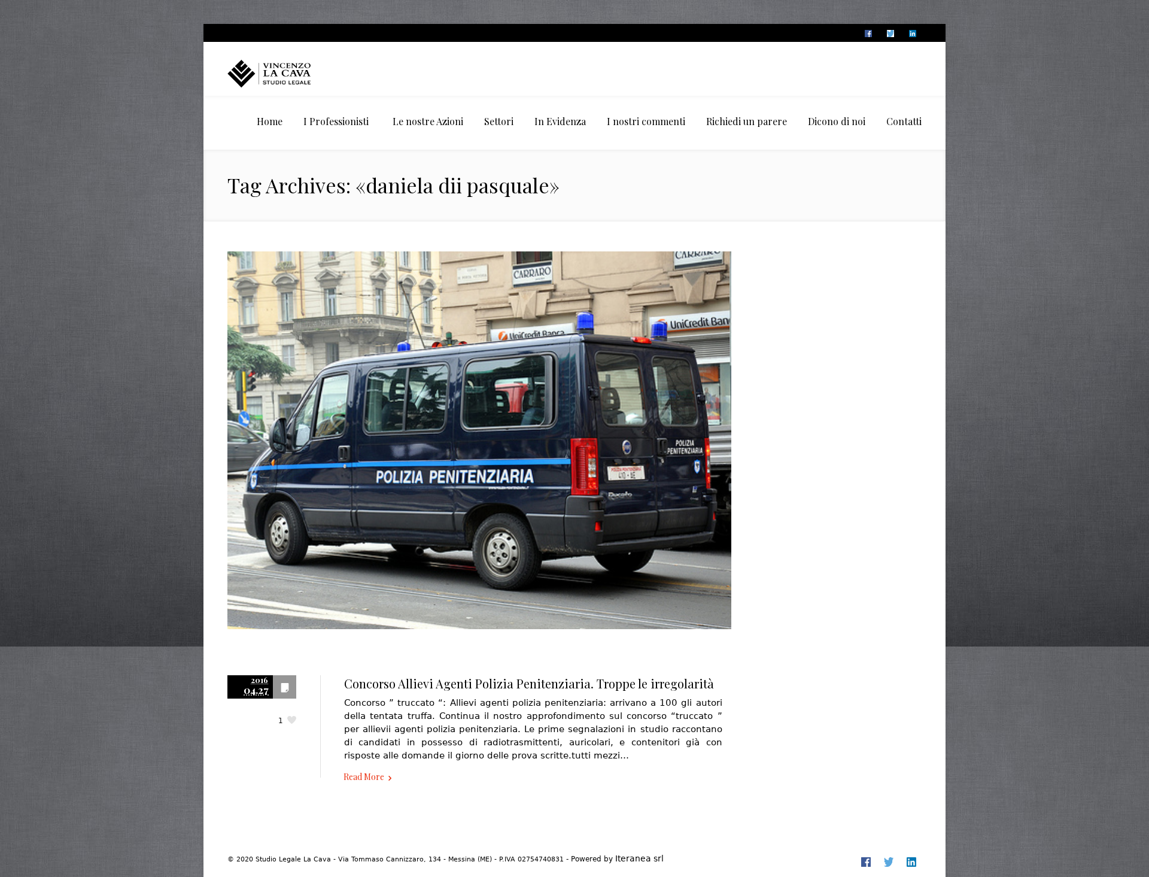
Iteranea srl (639, 858)
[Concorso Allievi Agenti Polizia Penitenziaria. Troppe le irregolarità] (479, 452)
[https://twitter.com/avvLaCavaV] (889, 33)
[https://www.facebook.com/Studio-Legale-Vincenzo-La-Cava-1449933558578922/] (867, 33)
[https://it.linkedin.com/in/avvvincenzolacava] (912, 33)
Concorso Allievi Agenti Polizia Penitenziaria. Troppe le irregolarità (529, 683)
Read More (364, 776)
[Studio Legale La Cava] (290, 73)
